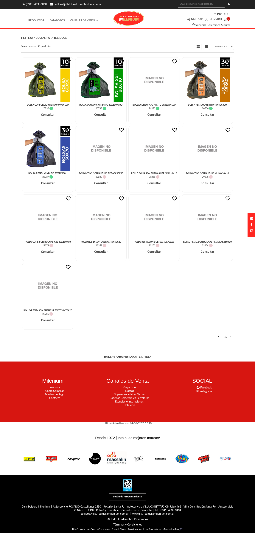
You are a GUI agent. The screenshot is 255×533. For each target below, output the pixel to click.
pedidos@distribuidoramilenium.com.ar (104, 513)
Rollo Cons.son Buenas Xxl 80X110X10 (48, 242)
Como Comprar (54, 391)
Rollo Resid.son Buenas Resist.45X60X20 (207, 242)
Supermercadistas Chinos (129, 394)
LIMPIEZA (27, 38)
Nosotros (54, 387)
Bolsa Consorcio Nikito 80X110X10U (100, 105)
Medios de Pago (54, 394)
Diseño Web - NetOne (83, 529)
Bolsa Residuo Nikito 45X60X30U (207, 105)
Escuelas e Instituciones (129, 401)
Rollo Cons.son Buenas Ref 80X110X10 (154, 173)
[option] (29, 459)
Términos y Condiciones (127, 524)
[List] (206, 47)
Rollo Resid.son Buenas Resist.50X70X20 (48, 310)
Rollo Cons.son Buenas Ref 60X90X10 (101, 173)
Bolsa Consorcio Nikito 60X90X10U (48, 105)
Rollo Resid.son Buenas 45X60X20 (101, 242)
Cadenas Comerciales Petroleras (129, 398)
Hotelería (129, 405)
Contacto (54, 398)
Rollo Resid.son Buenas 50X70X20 (154, 242)
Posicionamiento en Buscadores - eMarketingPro (153, 529)
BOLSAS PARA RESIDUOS (51, 38)
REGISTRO (215, 19)
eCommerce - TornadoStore (111, 529)
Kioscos (129, 391)
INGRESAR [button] (196, 19)
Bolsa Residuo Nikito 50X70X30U (47, 173)
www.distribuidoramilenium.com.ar (153, 513)
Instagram (205, 391)
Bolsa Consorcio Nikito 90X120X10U (154, 105)
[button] (252, 218)
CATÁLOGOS (57, 20)
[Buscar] (229, 4)
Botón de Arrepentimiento (127, 496)
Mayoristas (129, 387)
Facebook (206, 387)
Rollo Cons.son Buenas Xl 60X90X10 (207, 173)
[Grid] (198, 47)
